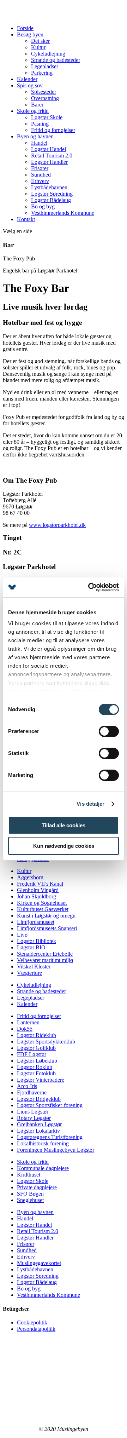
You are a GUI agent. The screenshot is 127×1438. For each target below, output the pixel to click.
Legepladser (44, 66)
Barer (37, 105)
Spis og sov (30, 85)
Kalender (27, 79)
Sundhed (41, 175)
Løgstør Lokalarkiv (38, 1131)
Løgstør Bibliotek (36, 941)
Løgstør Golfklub (36, 1048)
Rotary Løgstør (34, 1118)
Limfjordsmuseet (35, 922)
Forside (25, 28)
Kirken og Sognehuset (42, 903)
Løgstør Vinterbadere (40, 1080)
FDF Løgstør (31, 1054)
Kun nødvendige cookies (63, 846)
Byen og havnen (35, 136)
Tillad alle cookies (63, 825)
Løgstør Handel (48, 149)
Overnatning (45, 98)
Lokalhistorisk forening (43, 1143)
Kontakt (26, 219)
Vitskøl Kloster (33, 967)
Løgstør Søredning (52, 194)
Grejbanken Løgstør (39, 1124)
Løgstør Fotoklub (36, 1073)
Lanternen (28, 1022)
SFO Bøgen (30, 1194)
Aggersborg (30, 877)
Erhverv (40, 181)
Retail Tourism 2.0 (51, 156)
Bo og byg (43, 206)
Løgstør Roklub (34, 1067)
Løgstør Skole (46, 117)
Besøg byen (30, 34)
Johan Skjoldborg (36, 896)
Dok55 (24, 1029)
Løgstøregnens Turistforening (50, 1137)
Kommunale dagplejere (43, 1168)
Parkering (42, 73)
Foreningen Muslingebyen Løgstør (55, 1150)
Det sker (40, 41)
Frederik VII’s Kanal (40, 884)
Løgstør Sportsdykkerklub (46, 1042)
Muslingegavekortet (39, 1263)
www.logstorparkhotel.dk (57, 525)
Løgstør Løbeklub (37, 1061)
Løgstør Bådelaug (51, 200)
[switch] (109, 731)
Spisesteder (43, 92)
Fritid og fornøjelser (53, 130)
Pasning (40, 124)
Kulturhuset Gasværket (42, 909)
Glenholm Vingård (38, 890)
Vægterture (29, 973)
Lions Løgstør (32, 1112)
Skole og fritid (33, 111)
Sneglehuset (30, 1200)
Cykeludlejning (48, 54)
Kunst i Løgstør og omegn (46, 916)
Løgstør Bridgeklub (39, 1099)
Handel (39, 143)
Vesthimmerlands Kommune (62, 213)
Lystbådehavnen (49, 187)
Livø (22, 935)
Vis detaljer (90, 804)
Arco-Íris (27, 1086)
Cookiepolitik (32, 1322)
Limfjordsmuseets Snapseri (47, 928)
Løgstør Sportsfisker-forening (50, 1105)
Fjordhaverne (32, 1092)
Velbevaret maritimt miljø (45, 960)
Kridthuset (28, 1175)
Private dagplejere (37, 1187)
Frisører (39, 168)
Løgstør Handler (49, 162)
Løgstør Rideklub (36, 1035)
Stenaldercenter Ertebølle (45, 954)
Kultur (38, 47)
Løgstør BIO (31, 947)
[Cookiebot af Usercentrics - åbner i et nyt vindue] (89, 587)
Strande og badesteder (55, 60)
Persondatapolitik (36, 1329)
